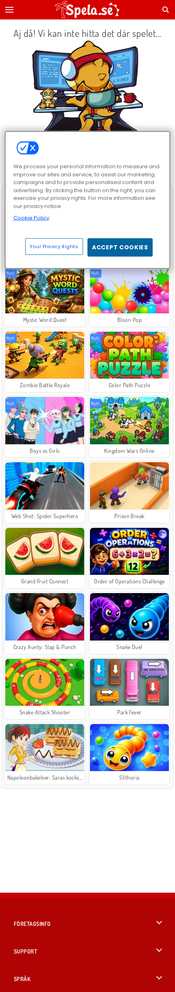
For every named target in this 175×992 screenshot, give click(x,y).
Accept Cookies (120, 247)
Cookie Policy (31, 218)
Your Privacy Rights (54, 246)
